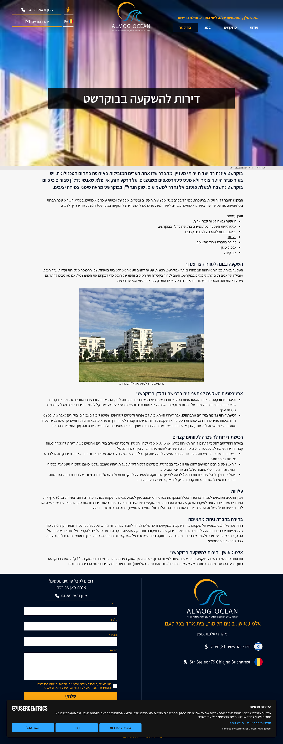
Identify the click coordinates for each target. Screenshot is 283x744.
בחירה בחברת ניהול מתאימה (216, 242)
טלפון (114, 619)
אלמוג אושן (228, 247)
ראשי (263, 167)
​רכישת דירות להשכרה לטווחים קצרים (210, 231)
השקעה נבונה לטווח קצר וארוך (215, 221)
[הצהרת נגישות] (68, 10)
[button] (207, 27)
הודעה (113, 650)
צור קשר (230, 252)
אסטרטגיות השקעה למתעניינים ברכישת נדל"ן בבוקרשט (197, 226)
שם (115, 604)
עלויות (232, 237)
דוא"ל (114, 634)
